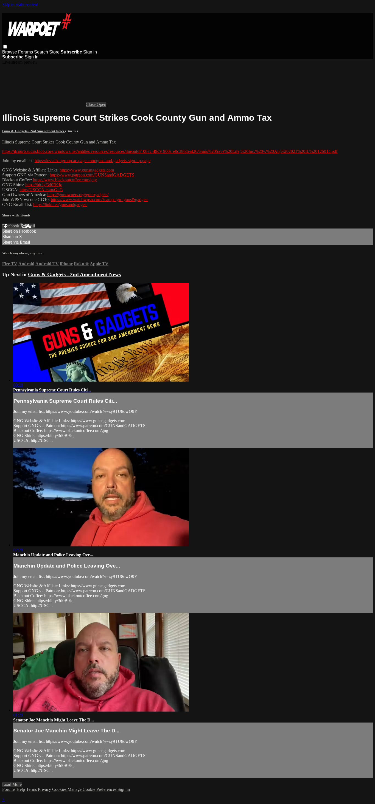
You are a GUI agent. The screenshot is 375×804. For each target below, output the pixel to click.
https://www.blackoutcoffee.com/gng (65, 179)
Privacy (45, 789)
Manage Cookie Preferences (92, 789)
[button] (5, 47)
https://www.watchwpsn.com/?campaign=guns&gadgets (99, 199)
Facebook (11, 226)
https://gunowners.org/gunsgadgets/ (77, 194)
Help (21, 789)
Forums (26, 52)
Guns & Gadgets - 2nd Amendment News (33, 131)
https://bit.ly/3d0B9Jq (43, 184)
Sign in (90, 52)
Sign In (31, 57)
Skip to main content (20, 4)
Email (30, 226)
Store (54, 52)
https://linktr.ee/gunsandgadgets (60, 204)
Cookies (60, 789)
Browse (10, 52)
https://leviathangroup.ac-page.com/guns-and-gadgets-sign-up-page (92, 160)
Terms (32, 789)
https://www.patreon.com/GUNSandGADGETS (92, 175)
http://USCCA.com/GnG (41, 189)
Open (101, 104)
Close (91, 104)
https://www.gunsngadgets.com (87, 170)
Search (41, 52)
